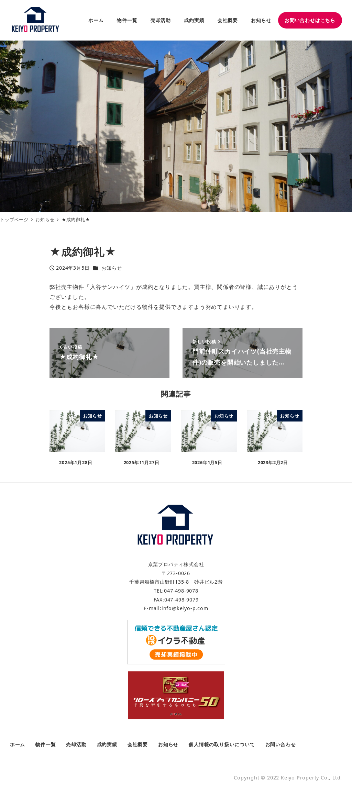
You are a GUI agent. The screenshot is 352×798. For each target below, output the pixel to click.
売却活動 (76, 744)
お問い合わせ (280, 744)
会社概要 (138, 744)
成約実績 (107, 744)
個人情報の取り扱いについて (222, 744)
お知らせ (111, 268)
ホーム (17, 744)
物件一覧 (45, 744)
